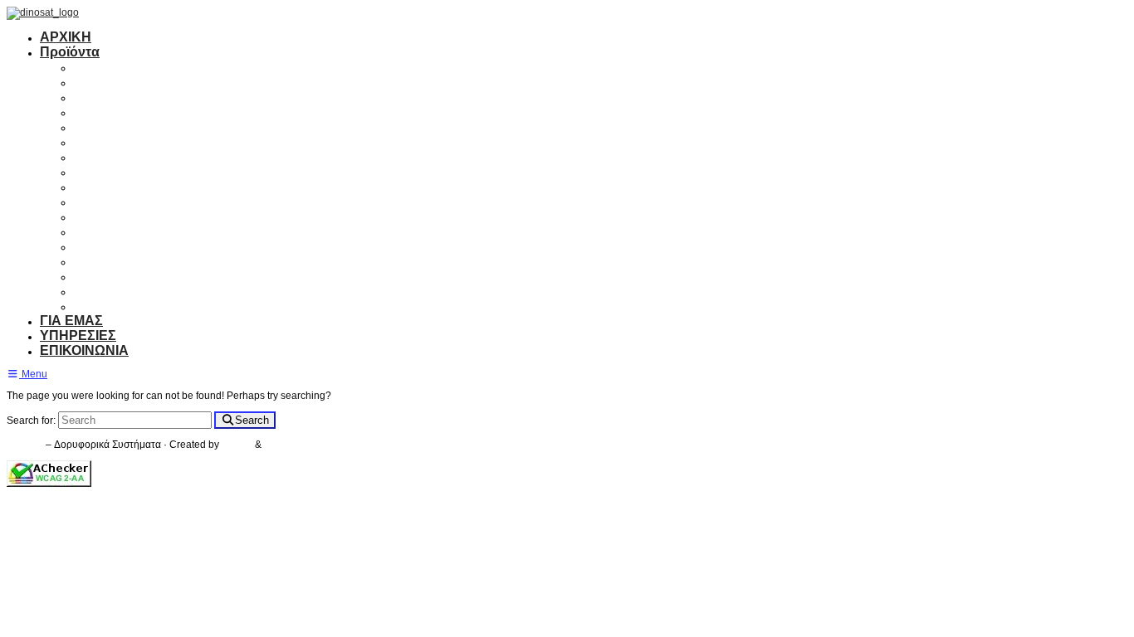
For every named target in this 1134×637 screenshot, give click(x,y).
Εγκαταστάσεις (120, 306)
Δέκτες (94, 97)
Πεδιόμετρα (110, 216)
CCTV (91, 261)
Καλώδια (101, 171)
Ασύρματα (106, 231)
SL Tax (238, 444)
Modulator (105, 186)
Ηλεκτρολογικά (121, 291)
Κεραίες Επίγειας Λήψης (149, 82)
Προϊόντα (70, 52)
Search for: (31, 420)
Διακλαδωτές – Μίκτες (142, 156)
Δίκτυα (94, 276)
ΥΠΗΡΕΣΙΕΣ (78, 335)
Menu (33, 374)
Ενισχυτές (104, 112)
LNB (87, 141)
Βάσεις (95, 201)
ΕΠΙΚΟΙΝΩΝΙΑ (84, 350)
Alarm (91, 246)
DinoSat (25, 444)
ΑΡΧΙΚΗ (65, 37)
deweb (279, 444)
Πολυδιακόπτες (121, 126)
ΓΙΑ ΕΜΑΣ (71, 321)
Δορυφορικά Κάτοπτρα (146, 67)
